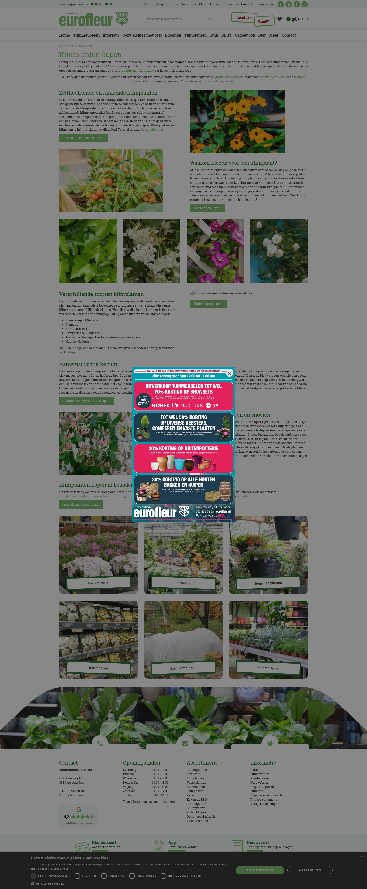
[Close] (229, 373)
